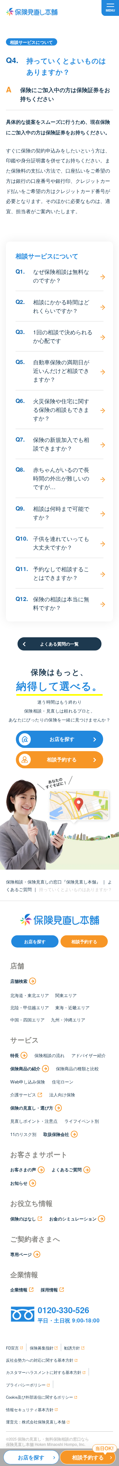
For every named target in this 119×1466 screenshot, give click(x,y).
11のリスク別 (23, 1134)
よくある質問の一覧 (59, 644)
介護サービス (23, 1094)
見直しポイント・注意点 (34, 1121)
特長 (14, 1055)
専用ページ (21, 1254)
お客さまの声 (23, 1169)
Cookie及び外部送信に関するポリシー (39, 1397)
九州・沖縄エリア (68, 1019)
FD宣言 (12, 1347)
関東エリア (66, 995)
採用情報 (49, 1289)
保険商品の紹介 (25, 1068)
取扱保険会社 (56, 1134)
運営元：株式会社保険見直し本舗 (35, 1421)
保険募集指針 (42, 1347)
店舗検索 (18, 981)
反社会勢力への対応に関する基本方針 (39, 1360)
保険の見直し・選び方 (31, 1108)
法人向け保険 (62, 1094)
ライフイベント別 (81, 1121)
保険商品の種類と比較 (77, 1068)
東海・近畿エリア (72, 1007)
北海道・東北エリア (29, 995)
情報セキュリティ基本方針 (30, 1409)
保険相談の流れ (49, 1055)
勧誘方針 (72, 1347)
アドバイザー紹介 (88, 1055)
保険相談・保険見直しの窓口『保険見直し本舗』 (53, 882)
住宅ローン (62, 1082)
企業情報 (18, 1289)
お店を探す (62, 739)
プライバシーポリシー (26, 1384)
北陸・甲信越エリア (29, 1007)
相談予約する (62, 759)
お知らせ (18, 1183)
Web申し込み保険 (27, 1082)
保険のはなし (23, 1219)
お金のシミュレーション (73, 1219)
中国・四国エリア (27, 1019)
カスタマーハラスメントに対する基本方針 (43, 1372)
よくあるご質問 (67, 1169)
